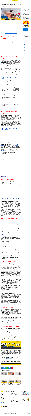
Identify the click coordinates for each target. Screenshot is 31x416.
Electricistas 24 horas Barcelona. (7, 358)
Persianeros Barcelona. (24, 41)
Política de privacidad (14, 394)
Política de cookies (13, 393)
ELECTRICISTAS (3, 364)
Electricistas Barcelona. (25, 50)
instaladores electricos (4, 3)
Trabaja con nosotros (14, 395)
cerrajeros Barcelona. (24, 47)
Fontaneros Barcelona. (24, 44)
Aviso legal (12, 392)
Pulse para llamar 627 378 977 (11, 33)
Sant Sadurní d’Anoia (4, 150)
